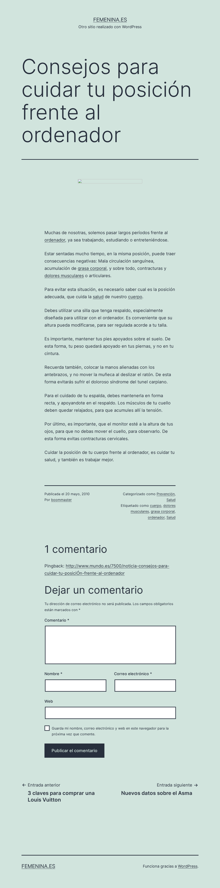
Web (48, 701)
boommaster (61, 500)
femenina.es (110, 20)
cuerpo (135, 296)
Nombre (53, 673)
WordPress (187, 866)
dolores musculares (64, 275)
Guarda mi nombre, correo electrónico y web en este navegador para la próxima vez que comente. (110, 731)
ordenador (54, 240)
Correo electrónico (133, 673)
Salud (171, 500)
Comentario (56, 620)
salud (98, 296)
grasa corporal (92, 268)
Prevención (166, 494)
